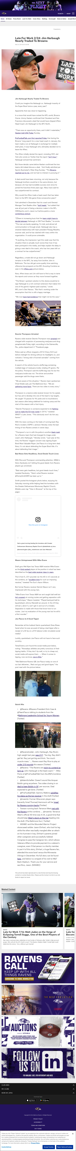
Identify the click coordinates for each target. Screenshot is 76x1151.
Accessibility (38, 1122)
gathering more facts (23, 386)
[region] (38, 1141)
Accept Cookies (49, 1147)
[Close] (73, 1134)
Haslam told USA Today (24, 133)
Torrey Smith (32, 553)
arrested (54, 338)
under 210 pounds (25, 764)
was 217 (39, 755)
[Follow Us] (38, 1063)
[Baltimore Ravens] (38, 1109)
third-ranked (25, 569)
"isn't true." (52, 157)
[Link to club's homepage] (4, 12)
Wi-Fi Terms (38, 1128)
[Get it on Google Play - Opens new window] (44, 1101)
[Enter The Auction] (38, 1032)
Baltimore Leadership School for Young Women (39, 715)
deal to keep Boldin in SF (27, 786)
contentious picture (22, 214)
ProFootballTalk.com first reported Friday (31, 138)
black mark (55, 432)
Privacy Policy (38, 1119)
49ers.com (28, 269)
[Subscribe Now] (38, 968)
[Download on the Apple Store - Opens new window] (30, 1100)
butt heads (42, 205)
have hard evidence (30, 297)
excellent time (34, 579)
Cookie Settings (6, 1147)
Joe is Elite (37, 657)
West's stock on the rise (38, 818)
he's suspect (20, 597)
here (19, 858)
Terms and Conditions (38, 1125)
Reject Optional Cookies (64, 1147)
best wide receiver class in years (40, 572)
